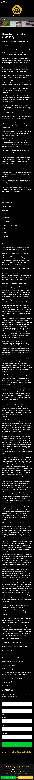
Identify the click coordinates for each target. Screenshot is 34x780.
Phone (4, 717)
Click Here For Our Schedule (16, 752)
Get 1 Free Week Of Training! (17, 771)
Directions (26, 777)
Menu (3, 19)
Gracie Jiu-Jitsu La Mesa (16, 766)
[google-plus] (5, 2)
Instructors (11, 773)
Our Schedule (22, 773)
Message (5, 733)
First (3, 707)
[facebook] (2, 2)
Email (4, 725)
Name (4, 700)
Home (14, 770)
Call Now (9, 777)
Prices (19, 770)
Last (3, 714)
